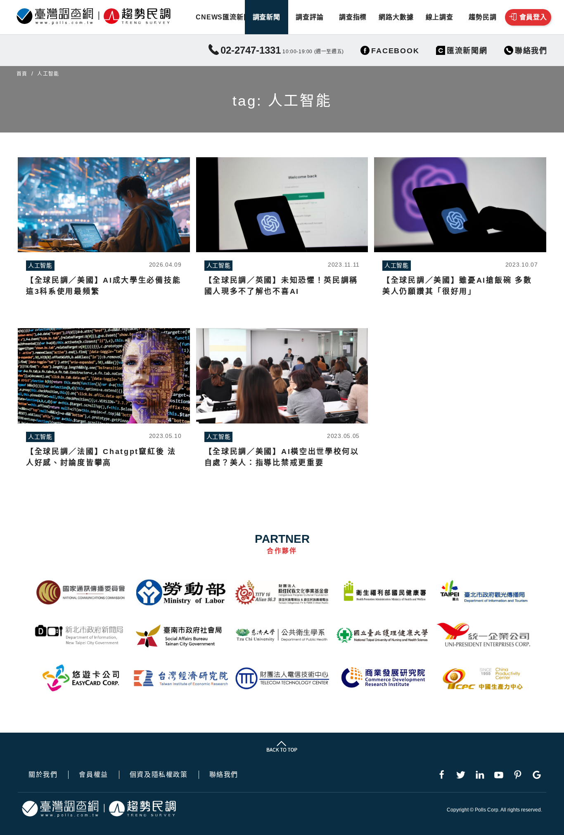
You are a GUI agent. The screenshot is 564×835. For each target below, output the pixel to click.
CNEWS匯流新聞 (223, 17)
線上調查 (439, 17)
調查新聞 (266, 17)
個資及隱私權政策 (159, 774)
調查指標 (353, 17)
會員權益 (93, 774)
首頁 (22, 73)
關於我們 (42, 774)
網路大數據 (396, 17)
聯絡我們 (223, 774)
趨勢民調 (482, 17)
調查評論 (309, 17)
